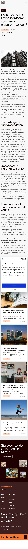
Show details (20, 281)
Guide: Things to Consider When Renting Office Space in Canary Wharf (14, 349)
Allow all (14, 285)
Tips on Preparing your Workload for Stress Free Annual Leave (13, 424)
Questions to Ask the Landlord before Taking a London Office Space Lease (13, 311)
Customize (13, 289)
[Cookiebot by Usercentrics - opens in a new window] (20, 259)
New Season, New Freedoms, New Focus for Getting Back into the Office (14, 386)
